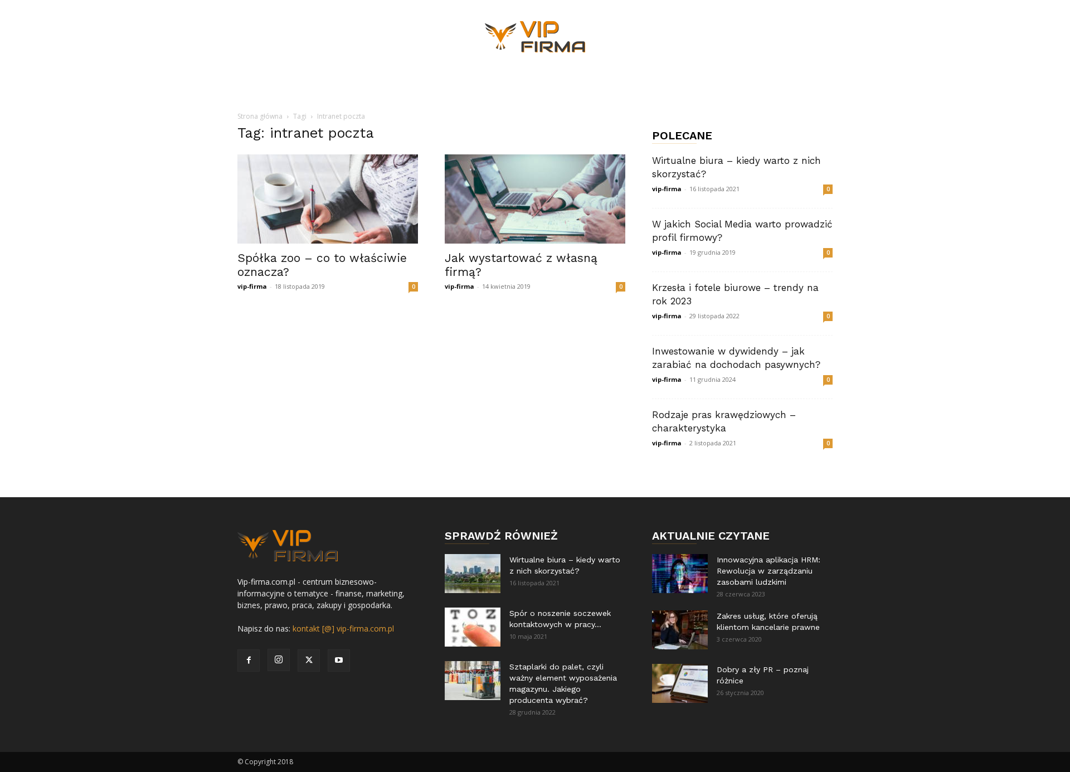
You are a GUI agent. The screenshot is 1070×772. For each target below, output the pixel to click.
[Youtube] (339, 660)
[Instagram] (279, 660)
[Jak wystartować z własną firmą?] (535, 199)
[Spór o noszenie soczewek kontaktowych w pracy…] (472, 627)
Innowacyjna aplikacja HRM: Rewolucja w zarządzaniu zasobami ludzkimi (768, 570)
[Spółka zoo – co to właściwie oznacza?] (327, 199)
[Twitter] (309, 660)
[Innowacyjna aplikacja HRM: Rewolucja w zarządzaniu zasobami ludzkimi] (680, 573)
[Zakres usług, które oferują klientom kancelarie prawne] (680, 629)
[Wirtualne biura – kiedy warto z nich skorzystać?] (472, 573)
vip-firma (252, 286)
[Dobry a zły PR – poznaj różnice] (680, 683)
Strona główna (260, 116)
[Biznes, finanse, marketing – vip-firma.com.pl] (535, 37)
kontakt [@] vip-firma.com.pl (343, 628)
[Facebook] (248, 660)
